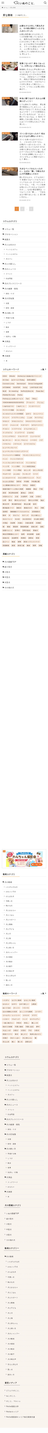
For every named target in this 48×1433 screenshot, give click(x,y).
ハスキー (6, 1019)
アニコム (40, 402)
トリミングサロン (9, 436)
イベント (9, 274)
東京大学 (6, 504)
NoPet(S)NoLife (27, 391)
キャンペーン (38, 414)
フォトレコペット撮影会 (11, 455)
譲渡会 (31, 538)
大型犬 (31, 493)
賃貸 (37, 538)
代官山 (25, 485)
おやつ (28, 414)
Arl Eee (6, 380)
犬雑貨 (7, 356)
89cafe (12, 376)
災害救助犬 (36, 511)
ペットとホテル (12, 254)
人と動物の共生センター (11, 485)
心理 (4, 500)
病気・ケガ (10, 293)
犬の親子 (9, 966)
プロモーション (11, 234)
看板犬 (35, 530)
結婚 (37, 534)
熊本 (4, 515)
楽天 (34, 504)
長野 (34, 545)
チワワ (34, 1015)
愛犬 (10, 500)
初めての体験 (7, 1027)
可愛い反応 (30, 1027)
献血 (8, 527)
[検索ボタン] (45, 3)
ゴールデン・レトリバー (11, 1015)
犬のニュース (10, 269)
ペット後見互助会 (29, 466)
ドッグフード (11, 346)
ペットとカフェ (12, 249)
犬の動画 (8, 882)
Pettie (20, 395)
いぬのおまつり (8, 406)
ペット (5, 459)
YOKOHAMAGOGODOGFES (13, 402)
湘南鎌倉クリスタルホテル (19, 511)
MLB (4, 391)
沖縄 (42, 508)
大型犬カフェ (7, 496)
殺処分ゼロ (28, 508)
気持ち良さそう (35, 1034)
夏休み (23, 493)
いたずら (6, 1000)
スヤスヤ (26, 1015)
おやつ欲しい (24, 1004)
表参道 (23, 538)
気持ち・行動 (11, 336)
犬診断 (12, 523)
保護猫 (28, 489)
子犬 (30, 1030)
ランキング (26, 474)
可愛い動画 (19, 1027)
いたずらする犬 (12, 887)
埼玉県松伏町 (13, 493)
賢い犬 (8, 980)
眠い (13, 1042)
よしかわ (17, 474)
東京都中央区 (16, 504)
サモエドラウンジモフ (33, 421)
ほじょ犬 (27, 470)
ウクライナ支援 (8, 410)
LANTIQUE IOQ (36, 387)
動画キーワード (10, 993)
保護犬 (7, 239)
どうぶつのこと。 (30, 429)
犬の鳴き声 (10, 971)
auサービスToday (18, 380)
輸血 (13, 542)
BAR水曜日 (31, 380)
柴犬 (16, 1034)
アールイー (30, 402)
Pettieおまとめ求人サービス (13, 399)
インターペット (34, 406)
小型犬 (38, 496)
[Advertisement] (24, 691)
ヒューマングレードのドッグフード (15, 451)
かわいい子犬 (11, 891)
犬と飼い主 (10, 947)
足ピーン (6, 542)
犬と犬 (8, 933)
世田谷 (19, 481)
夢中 (37, 1027)
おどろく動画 (16, 1000)
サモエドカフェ (17, 421)
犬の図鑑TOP (10, 561)
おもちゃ (9, 351)
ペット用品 (17, 470)
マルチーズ (7, 474)
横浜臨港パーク (8, 508)
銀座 (13, 545)
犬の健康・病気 (11, 288)
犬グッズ (25, 515)
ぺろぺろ (26, 1008)
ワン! (38, 478)
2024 (5, 376)
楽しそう (24, 1034)
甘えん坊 (6, 1042)
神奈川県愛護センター (11, 534)
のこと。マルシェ (21, 440)
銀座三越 (21, 545)
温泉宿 (5, 511)
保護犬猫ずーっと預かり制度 (13, 489)
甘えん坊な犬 (11, 975)
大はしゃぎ (7, 1030)
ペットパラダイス (16, 459)
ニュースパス (35, 436)
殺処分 (19, 508)
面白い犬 (9, 985)
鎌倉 (28, 545)
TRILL (34, 399)
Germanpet (21, 384)
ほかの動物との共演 (10, 1011)
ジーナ (5, 425)
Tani (27, 399)
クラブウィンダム (18, 417)
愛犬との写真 (33, 500)
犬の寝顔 (9, 957)
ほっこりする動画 (26, 1011)
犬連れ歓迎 (29, 523)
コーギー (38, 1011)
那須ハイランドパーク (31, 542)
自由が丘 (6, 538)
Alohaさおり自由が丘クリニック (29, 376)
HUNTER (16, 387)
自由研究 (15, 538)
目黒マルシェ (7, 530)
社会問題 (9, 278)
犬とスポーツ (11, 919)
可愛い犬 (9, 901)
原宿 (4, 493)
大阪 (31, 496)
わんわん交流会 (8, 481)
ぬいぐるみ (7, 1008)
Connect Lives (8, 384)
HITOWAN (6, 387)
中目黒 (26, 481)
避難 (19, 542)
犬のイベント (7, 519)
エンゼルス (20, 410)
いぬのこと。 (21, 406)
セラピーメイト (37, 425)
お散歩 (34, 1004)
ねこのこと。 (7, 440)
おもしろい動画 (29, 1000)
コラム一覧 (9, 229)
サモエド (6, 421)
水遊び (5, 1038)
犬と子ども (10, 929)
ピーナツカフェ (29, 444)
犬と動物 (9, 924)
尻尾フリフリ (7, 1034)
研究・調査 (10, 308)
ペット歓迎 (7, 470)
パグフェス (17, 444)
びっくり (17, 1008)
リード (35, 474)
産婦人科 (34, 527)
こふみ (29, 417)
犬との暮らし (10, 263)
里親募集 (6, 545)
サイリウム (39, 417)
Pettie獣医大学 (12, 1406)
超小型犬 (8, 567)
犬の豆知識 (9, 298)
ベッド (25, 1019)
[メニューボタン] (3, 3)
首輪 (40, 545)
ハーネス (33, 440)
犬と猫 (8, 938)
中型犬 (7, 577)
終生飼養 (30, 534)
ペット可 (6, 466)
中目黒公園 (35, 481)
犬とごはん (10, 915)
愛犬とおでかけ (20, 500)
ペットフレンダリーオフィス (13, 463)
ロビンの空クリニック (26, 478)
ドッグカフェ (7, 432)
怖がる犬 (9, 905)
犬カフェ (9, 259)
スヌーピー (25, 425)
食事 (7, 332)
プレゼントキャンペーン (31, 455)
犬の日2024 (27, 519)
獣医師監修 (24, 527)
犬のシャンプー (12, 952)
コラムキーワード (11, 369)
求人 (36, 508)
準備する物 (10, 318)
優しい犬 (35, 1023)
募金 (35, 489)
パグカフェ (7, 444)
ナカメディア (23, 436)
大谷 (16, 496)
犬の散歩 (9, 961)
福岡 (22, 534)
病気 (42, 527)
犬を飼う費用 (38, 519)
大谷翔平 (24, 496)
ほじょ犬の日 (38, 470)
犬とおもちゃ (11, 910)
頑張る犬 (28, 1042)
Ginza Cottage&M (35, 384)
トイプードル (16, 429)
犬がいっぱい (15, 1038)
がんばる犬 (10, 896)
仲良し (26, 1023)
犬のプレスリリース (13, 283)
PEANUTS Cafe (9, 395)
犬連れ (20, 523)
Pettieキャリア (12, 1411)
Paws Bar (40, 391)
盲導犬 (17, 530)
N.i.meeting (13, 391)
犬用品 (7, 341)
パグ (41, 440)
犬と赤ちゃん (11, 943)
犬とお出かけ (10, 244)
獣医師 (15, 527)
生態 (7, 303)
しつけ (8, 322)
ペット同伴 (16, 466)
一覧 (42, 369)
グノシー (6, 417)
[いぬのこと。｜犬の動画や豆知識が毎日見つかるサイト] (24, 3)
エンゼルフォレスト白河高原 (13, 414)
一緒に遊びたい (8, 1023)
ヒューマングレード (10, 448)
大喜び (16, 1030)
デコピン (6, 429)
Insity (25, 387)
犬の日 (17, 519)
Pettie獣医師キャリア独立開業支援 (20, 1417)
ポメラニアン (34, 1019)
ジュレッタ (14, 425)
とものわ (30, 432)
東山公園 (27, 504)
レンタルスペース (9, 478)
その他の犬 (9, 587)
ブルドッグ (16, 1019)
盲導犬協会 (26, 530)
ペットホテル (31, 463)
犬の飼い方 (9, 313)
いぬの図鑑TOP (12, 1213)
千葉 (41, 489)
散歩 (7, 327)
